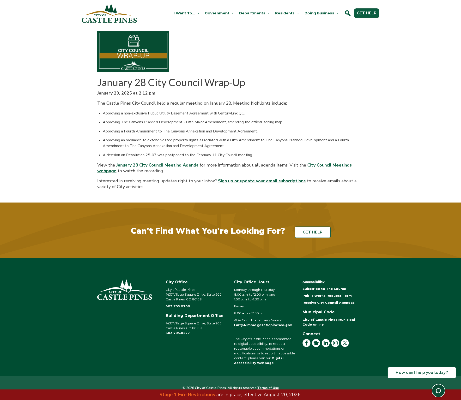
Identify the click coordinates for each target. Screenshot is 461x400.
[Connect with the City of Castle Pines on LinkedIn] (326, 346)
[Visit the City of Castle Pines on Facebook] (307, 346)
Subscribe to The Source (324, 289)
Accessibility (314, 282)
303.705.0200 (178, 306)
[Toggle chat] (438, 391)
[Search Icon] (348, 13)
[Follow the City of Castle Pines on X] (346, 346)
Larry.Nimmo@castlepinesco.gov (263, 325)
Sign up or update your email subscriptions (262, 181)
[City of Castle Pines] (127, 289)
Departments (252, 13)
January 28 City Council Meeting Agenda (157, 165)
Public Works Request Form (327, 296)
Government (217, 13)
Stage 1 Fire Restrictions (187, 394)
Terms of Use (268, 388)
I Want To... (184, 13)
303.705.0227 (178, 333)
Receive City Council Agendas (329, 302)
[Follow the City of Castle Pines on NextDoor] (317, 346)
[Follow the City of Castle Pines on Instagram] (336, 346)
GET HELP (366, 13)
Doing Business (319, 13)
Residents (285, 13)
